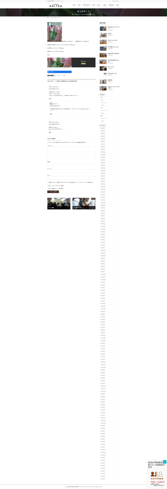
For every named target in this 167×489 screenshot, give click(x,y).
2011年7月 (103, 463)
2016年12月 (103, 303)
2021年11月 (103, 189)
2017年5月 (103, 292)
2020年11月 (103, 205)
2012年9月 (103, 425)
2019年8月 (103, 234)
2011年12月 (103, 449)
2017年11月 (103, 277)
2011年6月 (103, 465)
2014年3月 (103, 380)
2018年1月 (103, 271)
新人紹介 (109, 33)
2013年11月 (103, 388)
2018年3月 (103, 266)
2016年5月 (103, 322)
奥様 (64, 75)
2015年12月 (103, 335)
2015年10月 (103, 340)
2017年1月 (103, 300)
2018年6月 (103, 263)
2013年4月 (103, 407)
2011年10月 (103, 455)
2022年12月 (103, 165)
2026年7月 (103, 128)
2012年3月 (103, 441)
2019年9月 (103, 231)
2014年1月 (103, 383)
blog (55, 75)
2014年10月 (103, 367)
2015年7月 (103, 346)
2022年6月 (103, 176)
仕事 (102, 105)
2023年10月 (103, 154)
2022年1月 (103, 184)
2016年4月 (103, 324)
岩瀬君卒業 (110, 80)
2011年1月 (103, 479)
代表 (101, 107)
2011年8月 (103, 460)
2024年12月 (103, 138)
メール (49, 168)
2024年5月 (103, 144)
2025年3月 (103, 136)
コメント (50, 145)
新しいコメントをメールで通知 (56, 185)
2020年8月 (103, 210)
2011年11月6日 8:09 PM (55, 105)
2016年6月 (103, 319)
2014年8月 (103, 372)
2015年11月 (103, 338)
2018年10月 (103, 255)
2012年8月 (103, 428)
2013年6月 (103, 401)
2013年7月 (103, 399)
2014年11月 (103, 364)
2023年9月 (103, 157)
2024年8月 (103, 141)
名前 (49, 161)
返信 (50, 98)
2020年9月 (103, 207)
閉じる (164, 461)
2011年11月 (103, 452)
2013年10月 (103, 391)
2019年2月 (103, 245)
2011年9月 (103, 457)
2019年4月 (103, 239)
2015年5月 (103, 351)
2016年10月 (103, 308)
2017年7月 (103, 287)
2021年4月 (103, 197)
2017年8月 (103, 285)
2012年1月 (103, 447)
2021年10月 (103, 192)
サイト (48, 175)
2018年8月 (103, 258)
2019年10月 (103, 229)
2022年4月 (103, 181)
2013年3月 (103, 409)
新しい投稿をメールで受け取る (56, 188)
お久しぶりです (111, 66)
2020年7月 (103, 213)
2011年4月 (103, 471)
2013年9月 (103, 393)
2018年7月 (103, 261)
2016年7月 (103, 316)
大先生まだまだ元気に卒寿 (113, 53)
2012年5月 (103, 436)
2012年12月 (103, 417)
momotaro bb (54, 86)
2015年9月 (103, 343)
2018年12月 (103, 250)
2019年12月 (103, 223)
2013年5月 (103, 404)
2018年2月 (103, 269)
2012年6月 (103, 433)
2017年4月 (103, 295)
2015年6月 (103, 348)
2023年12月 (103, 152)
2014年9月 (103, 370)
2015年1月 (103, 359)
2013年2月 (103, 412)
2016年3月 (103, 327)
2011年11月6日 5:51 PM (54, 88)
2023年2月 (103, 160)
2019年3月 (103, 242)
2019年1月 (103, 247)
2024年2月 (103, 149)
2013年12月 (103, 385)
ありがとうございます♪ (113, 40)
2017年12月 (103, 274)
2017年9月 (103, 282)
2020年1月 (103, 221)
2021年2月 (103, 200)
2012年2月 (103, 444)
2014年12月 (103, 362)
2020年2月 (103, 218)
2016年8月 (103, 314)
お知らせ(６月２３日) (112, 73)
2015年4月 (103, 354)
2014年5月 (103, 378)
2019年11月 (103, 226)
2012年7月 (103, 431)
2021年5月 (103, 194)
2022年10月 (103, 170)
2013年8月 (103, 396)
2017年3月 (103, 298)
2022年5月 (103, 178)
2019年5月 (103, 237)
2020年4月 (103, 215)
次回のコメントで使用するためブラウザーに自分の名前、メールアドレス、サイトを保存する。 (71, 182)
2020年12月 (103, 202)
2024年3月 (103, 146)
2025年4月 (103, 133)
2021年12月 (103, 186)
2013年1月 (103, 415)
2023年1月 (103, 162)
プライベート (59, 75)
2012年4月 (103, 439)
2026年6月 (103, 130)
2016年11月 (103, 306)
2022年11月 (103, 168)
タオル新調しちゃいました (113, 46)
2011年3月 (103, 473)
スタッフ (102, 99)
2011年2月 (103, 476)
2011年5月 (103, 468)
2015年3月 (103, 356)
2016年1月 (103, 332)
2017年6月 (103, 290)
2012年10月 (103, 423)
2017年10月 (103, 279)
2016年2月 (103, 330)
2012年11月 (103, 420)
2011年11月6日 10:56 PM (54, 124)
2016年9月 (103, 311)
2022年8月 (103, 173)
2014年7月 (103, 375)
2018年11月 (103, 253)
